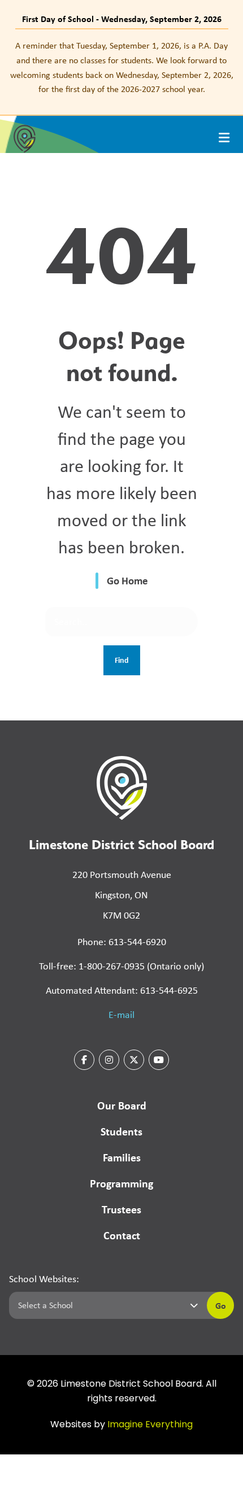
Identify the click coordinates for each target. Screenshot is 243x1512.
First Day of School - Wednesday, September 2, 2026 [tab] (122, 18)
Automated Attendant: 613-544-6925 (122, 990)
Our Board (121, 1105)
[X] (134, 1060)
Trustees (121, 1209)
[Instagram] (109, 1060)
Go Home (127, 580)
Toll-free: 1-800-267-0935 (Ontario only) (121, 966)
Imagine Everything (150, 1425)
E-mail (121, 1014)
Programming (121, 1183)
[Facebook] (84, 1060)
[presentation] (224, 138)
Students (121, 1131)
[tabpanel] (121, 67)
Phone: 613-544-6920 (121, 942)
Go (220, 1305)
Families (122, 1157)
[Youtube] (159, 1060)
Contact (121, 1235)
